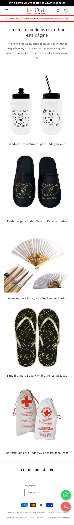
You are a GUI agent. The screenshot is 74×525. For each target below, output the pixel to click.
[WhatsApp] (66, 495)
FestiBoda (17, 512)
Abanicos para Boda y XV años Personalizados (37, 298)
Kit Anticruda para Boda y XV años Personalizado (37, 453)
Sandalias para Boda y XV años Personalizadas (37, 375)
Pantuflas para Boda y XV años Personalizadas (37, 221)
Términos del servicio (16, 517)
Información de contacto (59, 517)
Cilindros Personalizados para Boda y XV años (36, 144)
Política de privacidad (35, 512)
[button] (7, 11)
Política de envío (37, 517)
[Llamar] (66, 506)
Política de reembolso (58, 512)
